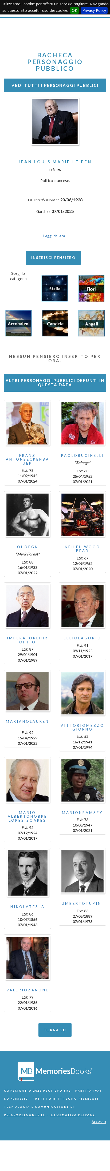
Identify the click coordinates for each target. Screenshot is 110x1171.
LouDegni (28, 547)
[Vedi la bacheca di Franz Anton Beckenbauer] (27, 423)
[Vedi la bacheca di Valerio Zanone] (27, 958)
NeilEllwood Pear (82, 549)
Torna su (55, 1030)
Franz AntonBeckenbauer (27, 459)
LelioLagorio (82, 638)
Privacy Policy (94, 10)
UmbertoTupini (83, 903)
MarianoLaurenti (27, 723)
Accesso (99, 1121)
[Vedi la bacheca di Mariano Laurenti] (27, 691)
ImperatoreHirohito (27, 640)
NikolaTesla (27, 907)
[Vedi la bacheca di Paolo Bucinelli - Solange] (82, 423)
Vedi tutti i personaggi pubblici (55, 85)
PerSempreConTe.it (24, 1114)
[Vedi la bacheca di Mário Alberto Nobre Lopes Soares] (27, 780)
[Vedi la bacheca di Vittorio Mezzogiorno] (82, 693)
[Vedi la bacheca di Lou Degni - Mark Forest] (27, 514)
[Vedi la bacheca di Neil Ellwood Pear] (82, 514)
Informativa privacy (72, 1114)
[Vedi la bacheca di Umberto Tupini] (82, 871)
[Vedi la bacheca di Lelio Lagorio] (82, 606)
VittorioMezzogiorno (82, 727)
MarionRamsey (82, 812)
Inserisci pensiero (53, 257)
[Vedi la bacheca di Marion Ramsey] (82, 780)
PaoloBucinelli (82, 455)
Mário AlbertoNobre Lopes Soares (27, 816)
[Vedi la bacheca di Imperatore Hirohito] (27, 606)
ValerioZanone (27, 990)
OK (74, 10)
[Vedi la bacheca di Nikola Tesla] (27, 873)
